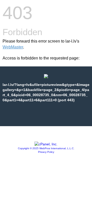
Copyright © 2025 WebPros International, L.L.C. (46, 148)
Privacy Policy (46, 152)
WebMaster (13, 47)
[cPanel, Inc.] (45, 144)
